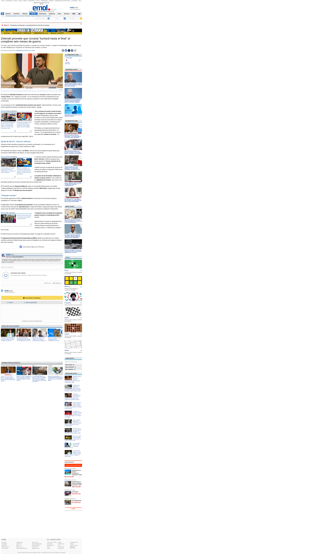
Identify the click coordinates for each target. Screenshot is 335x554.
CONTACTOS (35, 546)
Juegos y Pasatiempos (36, 16)
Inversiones (31, 0)
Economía (16, 13)
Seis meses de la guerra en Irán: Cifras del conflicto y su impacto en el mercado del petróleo (73, 221)
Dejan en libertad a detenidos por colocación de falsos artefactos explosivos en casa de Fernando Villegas (73, 423)
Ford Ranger (75, 491)
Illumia (50, 365)
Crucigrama (68, 303)
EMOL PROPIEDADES (37, 543)
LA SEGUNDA (61, 546)
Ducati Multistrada (76, 500)
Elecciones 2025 (47, 16)
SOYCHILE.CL (61, 548)
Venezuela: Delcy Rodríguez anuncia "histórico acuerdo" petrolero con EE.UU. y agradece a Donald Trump (73, 453)
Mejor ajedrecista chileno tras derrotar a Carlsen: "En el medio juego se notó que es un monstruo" (73, 152)
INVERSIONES (61, 543)
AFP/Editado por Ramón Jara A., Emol (25, 50)
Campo (25, 0)
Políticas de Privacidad (31, 552)
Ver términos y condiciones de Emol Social (32, 321)
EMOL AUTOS (35, 542)
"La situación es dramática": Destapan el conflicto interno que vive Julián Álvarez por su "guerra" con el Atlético (73, 414)
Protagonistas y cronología (21, 33)
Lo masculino (68, 57)
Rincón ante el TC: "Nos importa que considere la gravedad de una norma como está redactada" (73, 200)
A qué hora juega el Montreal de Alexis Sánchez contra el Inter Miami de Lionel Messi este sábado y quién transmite (73, 405)
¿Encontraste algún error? (33, 247)
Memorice (67, 286)
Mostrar (41, 4)
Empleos (51, 0)
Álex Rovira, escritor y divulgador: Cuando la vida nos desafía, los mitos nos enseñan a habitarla (73, 101)
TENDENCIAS (19, 542)
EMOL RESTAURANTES (21, 548)
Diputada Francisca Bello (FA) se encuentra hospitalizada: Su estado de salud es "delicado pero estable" (73, 379)
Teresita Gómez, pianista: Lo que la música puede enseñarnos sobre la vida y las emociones (73, 85)
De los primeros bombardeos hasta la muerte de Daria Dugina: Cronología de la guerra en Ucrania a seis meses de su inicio (8, 125)
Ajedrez (67, 317)
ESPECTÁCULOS (5, 546)
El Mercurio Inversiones (8, 365)
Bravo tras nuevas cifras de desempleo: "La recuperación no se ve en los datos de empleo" (73, 136)
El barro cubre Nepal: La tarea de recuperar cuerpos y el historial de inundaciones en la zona (73, 251)
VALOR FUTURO (74, 545)
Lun (80, 0)
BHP (33, 365)
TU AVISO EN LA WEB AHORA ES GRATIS (73, 508)
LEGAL (48, 548)
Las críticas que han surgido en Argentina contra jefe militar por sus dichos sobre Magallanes (72, 236)
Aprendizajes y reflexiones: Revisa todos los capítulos (73, 115)
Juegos (67, 257)
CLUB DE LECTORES (52, 542)
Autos (37, 0)
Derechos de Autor (21, 552)
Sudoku (67, 350)
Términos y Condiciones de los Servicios (45, 552)
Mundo (33, 13)
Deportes (25, 13)
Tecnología (8, 16)
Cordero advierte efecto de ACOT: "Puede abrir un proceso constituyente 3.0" (73, 184)
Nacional (8, 13)
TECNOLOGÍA (5, 548)
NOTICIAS (4, 542)
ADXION (72, 543)
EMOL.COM (49, 543)
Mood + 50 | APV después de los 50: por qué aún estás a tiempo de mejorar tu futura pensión (24, 378)
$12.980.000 (76, 502)
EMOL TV (18, 545)
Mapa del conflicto (57, 33)
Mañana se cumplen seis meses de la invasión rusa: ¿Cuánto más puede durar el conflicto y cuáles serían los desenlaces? (24, 171)
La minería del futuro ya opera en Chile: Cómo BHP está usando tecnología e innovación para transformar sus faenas (39, 379)
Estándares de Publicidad (60, 552)
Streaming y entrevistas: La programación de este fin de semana (29, 25)
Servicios (66, 13)
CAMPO (59, 542)
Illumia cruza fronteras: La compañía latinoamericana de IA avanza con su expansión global (55, 378)
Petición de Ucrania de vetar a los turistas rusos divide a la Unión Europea (24, 217)
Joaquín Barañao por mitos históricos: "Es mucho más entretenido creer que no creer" (72, 168)
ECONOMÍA (4, 543)
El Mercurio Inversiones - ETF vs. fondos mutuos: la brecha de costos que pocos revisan (8, 379)
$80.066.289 (76, 487)
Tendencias (52, 13)
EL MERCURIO (50, 545)
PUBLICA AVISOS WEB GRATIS (73, 465)
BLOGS (48, 546)
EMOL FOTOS (19, 546)
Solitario (67, 334)
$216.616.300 (69, 477)
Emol (3, 0)
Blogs (15, 0)
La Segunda (74, 0)
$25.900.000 (76, 494)
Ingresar (72, 9)
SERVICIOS (19, 543)
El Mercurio (9, 0)
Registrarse (77, 9)
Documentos (21, 16)
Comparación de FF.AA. (41, 33)
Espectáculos (42, 13)
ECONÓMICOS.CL (74, 542)
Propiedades (44, 0)
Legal (20, 0)
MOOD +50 (19, 365)
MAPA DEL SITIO (35, 548)
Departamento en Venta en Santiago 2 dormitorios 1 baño (77, 483)
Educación (14, 16)
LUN (59, 545)
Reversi (67, 270)
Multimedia (27, 16)
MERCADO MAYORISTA (72, 547)
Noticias (7, 33)
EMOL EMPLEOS (36, 545)
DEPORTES (4, 545)
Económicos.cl (59, 0)
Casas (68, 0)
